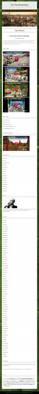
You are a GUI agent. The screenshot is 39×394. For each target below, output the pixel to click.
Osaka (4, 384)
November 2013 (5, 317)
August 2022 (5, 248)
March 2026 (5, 224)
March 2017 (5, 278)
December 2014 (5, 306)
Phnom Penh (9, 384)
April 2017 (4, 276)
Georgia (14, 381)
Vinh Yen (4, 122)
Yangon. (9, 385)
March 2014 (5, 315)
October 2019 (5, 259)
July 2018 (4, 270)
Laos (3, 173)
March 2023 (5, 244)
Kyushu (8, 382)
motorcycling (25, 382)
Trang (4, 385)
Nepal (4, 180)
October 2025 (5, 231)
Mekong (17, 382)
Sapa (21, 384)
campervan (24, 378)
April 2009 (4, 337)
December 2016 (5, 285)
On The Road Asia (19, 4)
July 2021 (4, 254)
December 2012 (5, 328)
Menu (34, 10)
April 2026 (4, 222)
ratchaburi (17, 384)
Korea (4, 171)
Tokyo (34, 384)
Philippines (4, 184)
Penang (6, 384)
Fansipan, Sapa (5, 124)
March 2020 (5, 257)
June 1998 (4, 354)
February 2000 (5, 345)
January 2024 (5, 237)
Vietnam (4, 190)
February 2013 (5, 326)
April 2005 (4, 341)
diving (6, 381)
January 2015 (5, 304)
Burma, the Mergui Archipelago (19, 36)
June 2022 (4, 250)
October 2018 (5, 267)
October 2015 (5, 293)
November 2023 (5, 239)
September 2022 (5, 246)
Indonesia (4, 167)
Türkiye (4, 188)
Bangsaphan (12, 378)
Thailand (4, 186)
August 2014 (5, 311)
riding (20, 384)
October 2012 (5, 330)
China (4, 160)
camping (29, 378)
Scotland (24, 384)
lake (11, 382)
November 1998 (5, 352)
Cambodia (4, 158)
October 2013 (5, 319)
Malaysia (4, 175)
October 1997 (5, 356)
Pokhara (12, 384)
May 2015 (4, 298)
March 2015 (5, 302)
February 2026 (5, 226)
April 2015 (4, 300)
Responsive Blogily (25, 392)
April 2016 (4, 291)
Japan (4, 169)
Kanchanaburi (28, 381)
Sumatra (27, 384)
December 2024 (5, 235)
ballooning (7, 378)
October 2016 (5, 287)
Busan (16, 378)
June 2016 (4, 289)
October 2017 (5, 272)
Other (4, 182)
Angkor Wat (4, 378)
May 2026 (4, 220)
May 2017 (4, 274)
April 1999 (4, 350)
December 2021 (5, 252)
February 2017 (5, 280)
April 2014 (4, 313)
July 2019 (4, 261)
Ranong (14, 384)
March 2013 (5, 324)
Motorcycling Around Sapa (7, 126)
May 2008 (4, 339)
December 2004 (5, 343)
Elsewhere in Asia (5, 162)
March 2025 (5, 233)
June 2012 (4, 332)
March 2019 (5, 263)
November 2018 (5, 265)
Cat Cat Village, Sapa (6, 128)
